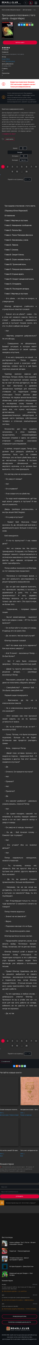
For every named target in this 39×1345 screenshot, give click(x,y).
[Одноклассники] (27, 25)
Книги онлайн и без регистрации (11, 10)
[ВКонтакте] (22, 25)
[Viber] (29, 25)
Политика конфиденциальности (19, 1322)
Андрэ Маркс (6, 59)
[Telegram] (19, 25)
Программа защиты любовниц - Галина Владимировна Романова (20, 1309)
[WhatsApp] (32, 25)
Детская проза (27, 10)
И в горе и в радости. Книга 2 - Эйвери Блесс (19, 1300)
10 (17, 171)
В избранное (6, 1061)
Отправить (19, 1196)
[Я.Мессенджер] (24, 25)
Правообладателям (19, 1316)
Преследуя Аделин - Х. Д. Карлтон (15, 1291)
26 (27, 171)
